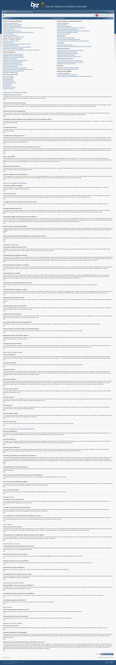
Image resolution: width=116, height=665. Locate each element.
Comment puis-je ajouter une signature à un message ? (14, 57)
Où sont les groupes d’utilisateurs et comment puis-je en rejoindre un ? (71, 27)
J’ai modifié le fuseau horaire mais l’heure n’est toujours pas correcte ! (17, 43)
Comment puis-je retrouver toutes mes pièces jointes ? (67, 69)
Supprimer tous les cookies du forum (105, 657)
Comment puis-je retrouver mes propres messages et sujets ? (69, 56)
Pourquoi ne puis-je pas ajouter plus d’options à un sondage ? (15, 60)
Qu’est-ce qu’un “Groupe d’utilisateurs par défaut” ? (67, 32)
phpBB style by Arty (106, 662)
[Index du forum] (3, 15)
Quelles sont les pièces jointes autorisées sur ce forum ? (68, 67)
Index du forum (6, 657)
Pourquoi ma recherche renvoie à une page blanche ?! (67, 53)
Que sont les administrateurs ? (63, 23)
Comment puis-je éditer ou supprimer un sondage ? (13, 61)
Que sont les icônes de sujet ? (9, 88)
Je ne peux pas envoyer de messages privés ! (66, 37)
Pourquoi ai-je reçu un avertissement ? (10, 66)
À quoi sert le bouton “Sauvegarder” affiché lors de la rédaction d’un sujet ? (18, 69)
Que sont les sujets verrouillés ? (9, 87)
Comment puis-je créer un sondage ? (10, 58)
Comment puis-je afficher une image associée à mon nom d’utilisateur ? (17, 47)
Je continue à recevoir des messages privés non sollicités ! (68, 39)
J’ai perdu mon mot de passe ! (9, 29)
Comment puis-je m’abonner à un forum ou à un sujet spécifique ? (70, 62)
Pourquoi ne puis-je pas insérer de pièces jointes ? (13, 64)
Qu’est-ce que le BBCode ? (8, 76)
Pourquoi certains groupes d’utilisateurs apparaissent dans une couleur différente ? (73, 30)
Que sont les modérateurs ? (62, 24)
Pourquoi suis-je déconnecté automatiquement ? (12, 26)
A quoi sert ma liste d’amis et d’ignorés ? (65, 44)
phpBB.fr (23, 661)
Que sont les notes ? (7, 85)
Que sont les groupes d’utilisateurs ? (64, 26)
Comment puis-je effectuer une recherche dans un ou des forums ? (70, 50)
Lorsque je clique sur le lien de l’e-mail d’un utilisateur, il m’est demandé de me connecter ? (21, 50)
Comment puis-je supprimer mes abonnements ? (66, 63)
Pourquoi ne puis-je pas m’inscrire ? (10, 35)
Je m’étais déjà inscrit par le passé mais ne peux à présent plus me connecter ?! (18, 32)
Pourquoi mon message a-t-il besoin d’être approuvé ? (13, 70)
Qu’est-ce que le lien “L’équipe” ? (63, 33)
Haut (4, 99)
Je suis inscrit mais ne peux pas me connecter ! (12, 30)
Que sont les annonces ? (7, 84)
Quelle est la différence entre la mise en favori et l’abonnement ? (69, 60)
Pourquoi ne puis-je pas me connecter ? (11, 23)
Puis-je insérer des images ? (8, 80)
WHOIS (97, 644)
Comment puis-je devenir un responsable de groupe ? (67, 29)
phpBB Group (44, 627)
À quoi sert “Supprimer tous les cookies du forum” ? (13, 36)
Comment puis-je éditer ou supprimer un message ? (13, 55)
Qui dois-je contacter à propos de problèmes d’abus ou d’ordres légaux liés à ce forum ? (74, 76)
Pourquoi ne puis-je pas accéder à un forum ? (12, 63)
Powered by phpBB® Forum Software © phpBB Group (111, 662)
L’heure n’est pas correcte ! (8, 42)
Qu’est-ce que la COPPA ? (8, 33)
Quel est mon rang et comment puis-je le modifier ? (13, 48)
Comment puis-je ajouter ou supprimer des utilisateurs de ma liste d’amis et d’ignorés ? (74, 46)
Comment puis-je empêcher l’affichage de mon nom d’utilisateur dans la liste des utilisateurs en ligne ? (23, 27)
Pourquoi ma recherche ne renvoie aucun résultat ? (67, 51)
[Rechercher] (94, 15)
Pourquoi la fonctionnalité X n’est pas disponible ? (67, 74)
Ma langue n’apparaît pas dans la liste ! (10, 45)
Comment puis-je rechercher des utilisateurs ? (66, 55)
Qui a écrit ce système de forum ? (63, 73)
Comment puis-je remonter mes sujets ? (11, 72)
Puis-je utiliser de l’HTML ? (8, 77)
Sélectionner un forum (107, 654)
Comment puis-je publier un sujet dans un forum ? (13, 54)
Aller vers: (98, 654)
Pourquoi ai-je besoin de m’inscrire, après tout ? (12, 24)
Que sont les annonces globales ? (9, 82)
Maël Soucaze (14, 661)
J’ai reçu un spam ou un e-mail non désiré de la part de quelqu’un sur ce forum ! (73, 40)
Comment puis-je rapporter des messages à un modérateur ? (15, 67)
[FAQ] (97, 15)
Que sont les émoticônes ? (8, 79)
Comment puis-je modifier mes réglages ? (11, 40)
